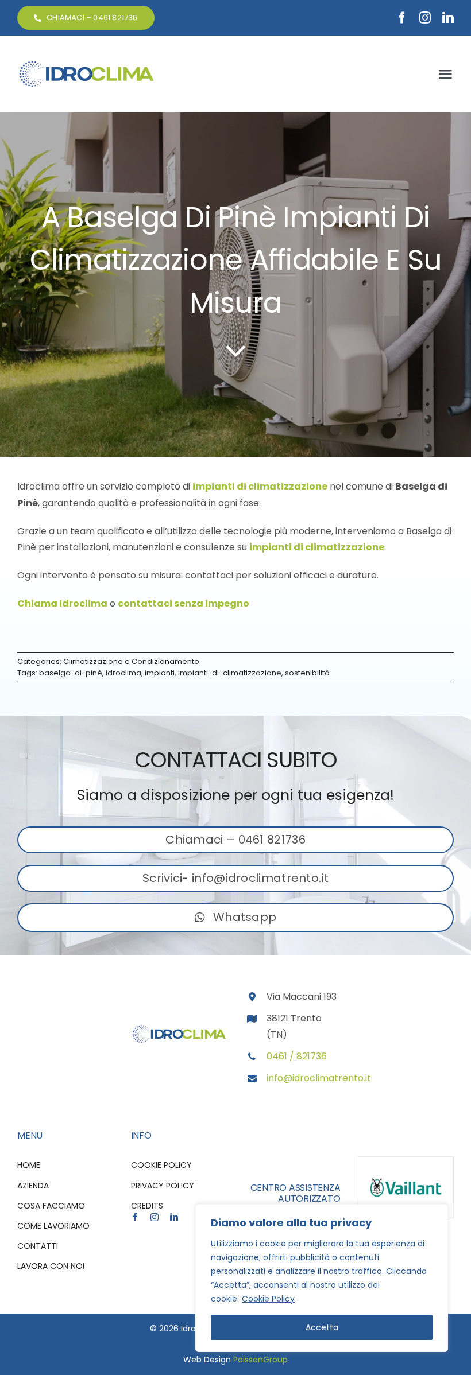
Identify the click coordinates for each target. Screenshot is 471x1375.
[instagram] (425, 18)
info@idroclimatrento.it (319, 1078)
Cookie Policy (268, 1298)
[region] (321, 1278)
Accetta (322, 1327)
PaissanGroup (260, 1359)
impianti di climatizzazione (259, 486)
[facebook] (402, 18)
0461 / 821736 (297, 1056)
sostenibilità (307, 672)
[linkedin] (448, 18)
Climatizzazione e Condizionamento (131, 661)
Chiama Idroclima (62, 603)
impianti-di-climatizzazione (229, 672)
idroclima (123, 672)
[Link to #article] (236, 350)
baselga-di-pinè (70, 672)
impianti (160, 672)
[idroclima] (86, 64)
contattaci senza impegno (183, 603)
